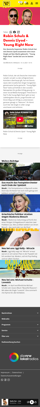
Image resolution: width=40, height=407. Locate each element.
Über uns (5, 336)
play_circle (31, 402)
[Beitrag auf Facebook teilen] (14, 32)
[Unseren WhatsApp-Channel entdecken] (2, 380)
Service (4, 330)
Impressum (5, 372)
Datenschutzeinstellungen (11, 376)
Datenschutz (17, 372)
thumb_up (35, 402)
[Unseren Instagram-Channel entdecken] (8, 380)
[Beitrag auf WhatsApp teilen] (11, 32)
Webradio (5, 319)
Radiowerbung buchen (11, 342)
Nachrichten (7, 313)
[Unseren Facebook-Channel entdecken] (5, 380)
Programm (6, 325)
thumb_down (28, 402)
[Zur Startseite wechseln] (6, 3)
